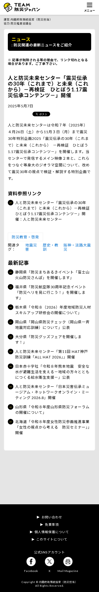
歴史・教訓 (50, 247)
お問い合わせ (51, 517)
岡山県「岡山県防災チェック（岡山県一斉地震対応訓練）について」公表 (52, 325)
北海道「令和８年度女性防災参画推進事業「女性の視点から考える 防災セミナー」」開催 (52, 427)
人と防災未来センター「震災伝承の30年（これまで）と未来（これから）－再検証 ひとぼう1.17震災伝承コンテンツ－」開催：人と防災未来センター (53, 210)
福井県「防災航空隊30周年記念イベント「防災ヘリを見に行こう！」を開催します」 (50, 292)
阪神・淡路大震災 (77, 247)
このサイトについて (51, 539)
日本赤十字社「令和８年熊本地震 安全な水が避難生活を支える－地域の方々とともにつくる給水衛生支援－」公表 (52, 371)
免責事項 (52, 524)
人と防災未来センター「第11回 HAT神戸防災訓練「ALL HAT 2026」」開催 (51, 354)
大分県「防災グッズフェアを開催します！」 (48, 339)
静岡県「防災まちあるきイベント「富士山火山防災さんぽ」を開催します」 (52, 275)
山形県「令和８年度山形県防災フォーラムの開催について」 (52, 410)
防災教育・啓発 (25, 237)
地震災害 (31, 247)
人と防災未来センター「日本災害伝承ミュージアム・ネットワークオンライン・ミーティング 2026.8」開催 (52, 392)
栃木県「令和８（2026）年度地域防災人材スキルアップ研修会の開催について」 (53, 310)
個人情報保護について (52, 532)
